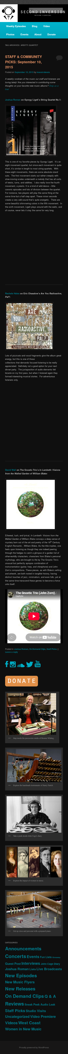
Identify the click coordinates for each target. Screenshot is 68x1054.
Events (24, 34)
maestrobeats (43, 72)
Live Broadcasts (49, 969)
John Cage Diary (50, 964)
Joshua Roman (12, 99)
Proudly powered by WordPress (34, 1047)
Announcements (23, 948)
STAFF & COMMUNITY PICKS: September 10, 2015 (23, 61)
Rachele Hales (12, 293)
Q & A (50, 996)
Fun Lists (46, 957)
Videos (11, 1022)
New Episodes (21, 975)
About (37, 34)
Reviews (14, 1003)
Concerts (15, 956)
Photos (10, 34)
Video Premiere (43, 1016)
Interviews (30, 963)
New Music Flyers (20, 982)
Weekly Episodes (16, 26)
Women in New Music (23, 1028)
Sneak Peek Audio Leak (40, 1004)
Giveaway (56, 957)
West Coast (29, 1023)
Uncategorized (17, 1016)
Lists (32, 969)
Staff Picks (52, 649)
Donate (51, 34)
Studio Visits (36, 1010)
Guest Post (13, 963)
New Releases (20, 988)
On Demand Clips (37, 649)
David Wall (10, 469)
